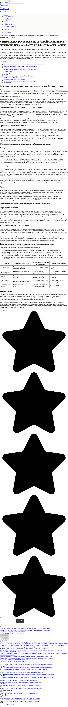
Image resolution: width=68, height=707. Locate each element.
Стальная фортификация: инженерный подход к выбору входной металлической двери (26, 677)
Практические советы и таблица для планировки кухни (20, 81)
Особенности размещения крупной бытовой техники (20, 69)
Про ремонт (7, 20)
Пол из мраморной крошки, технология (12, 633)
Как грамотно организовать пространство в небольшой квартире (19, 685)
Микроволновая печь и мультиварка (14, 79)
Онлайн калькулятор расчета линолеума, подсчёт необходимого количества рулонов (25, 642)
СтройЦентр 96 (4, 9)
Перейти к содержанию (7, 1)
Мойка (6, 74)
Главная (6, 15)
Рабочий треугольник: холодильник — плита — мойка (20, 66)
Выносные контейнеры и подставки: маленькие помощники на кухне (21, 688)
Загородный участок (10, 26)
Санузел (6, 21)
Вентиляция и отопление (11, 28)
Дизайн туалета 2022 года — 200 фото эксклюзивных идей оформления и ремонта (25, 630)
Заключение (7, 82)
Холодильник (8, 71)
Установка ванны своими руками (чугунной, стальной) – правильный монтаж (23, 648)
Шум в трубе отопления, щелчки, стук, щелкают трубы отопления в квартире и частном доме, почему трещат (33, 645)
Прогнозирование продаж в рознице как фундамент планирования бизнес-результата (26, 667)
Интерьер (6, 18)
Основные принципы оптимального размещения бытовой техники (24, 65)
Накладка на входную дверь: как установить (13, 661)
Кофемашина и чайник (10, 77)
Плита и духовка (9, 73)
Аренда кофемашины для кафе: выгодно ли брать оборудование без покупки (23, 672)
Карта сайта (7, 32)
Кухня (5, 23)
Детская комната (9, 24)
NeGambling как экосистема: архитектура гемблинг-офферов (18, 680)
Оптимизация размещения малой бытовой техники (19, 76)
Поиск (2, 618)
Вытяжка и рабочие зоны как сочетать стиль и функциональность (20, 699)
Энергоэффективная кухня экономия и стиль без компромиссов (19, 693)
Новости (6, 29)
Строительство (8, 16)
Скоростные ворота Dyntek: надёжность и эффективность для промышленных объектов (26, 658)
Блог (5, 31)
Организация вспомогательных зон (14, 68)
